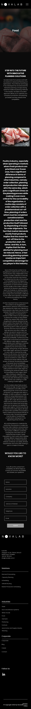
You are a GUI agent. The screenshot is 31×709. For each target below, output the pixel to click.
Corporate (5, 641)
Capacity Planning (7, 577)
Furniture (4, 625)
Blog (3, 644)
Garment (5, 619)
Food (3, 616)
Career (4, 648)
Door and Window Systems (10, 610)
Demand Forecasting (8, 574)
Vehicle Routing (7, 583)
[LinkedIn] (3, 674)
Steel (3, 606)
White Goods (6, 613)
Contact (4, 652)
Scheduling (5, 580)
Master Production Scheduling (11, 587)
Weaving (4, 631)
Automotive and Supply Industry (12, 628)
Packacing (5, 622)
